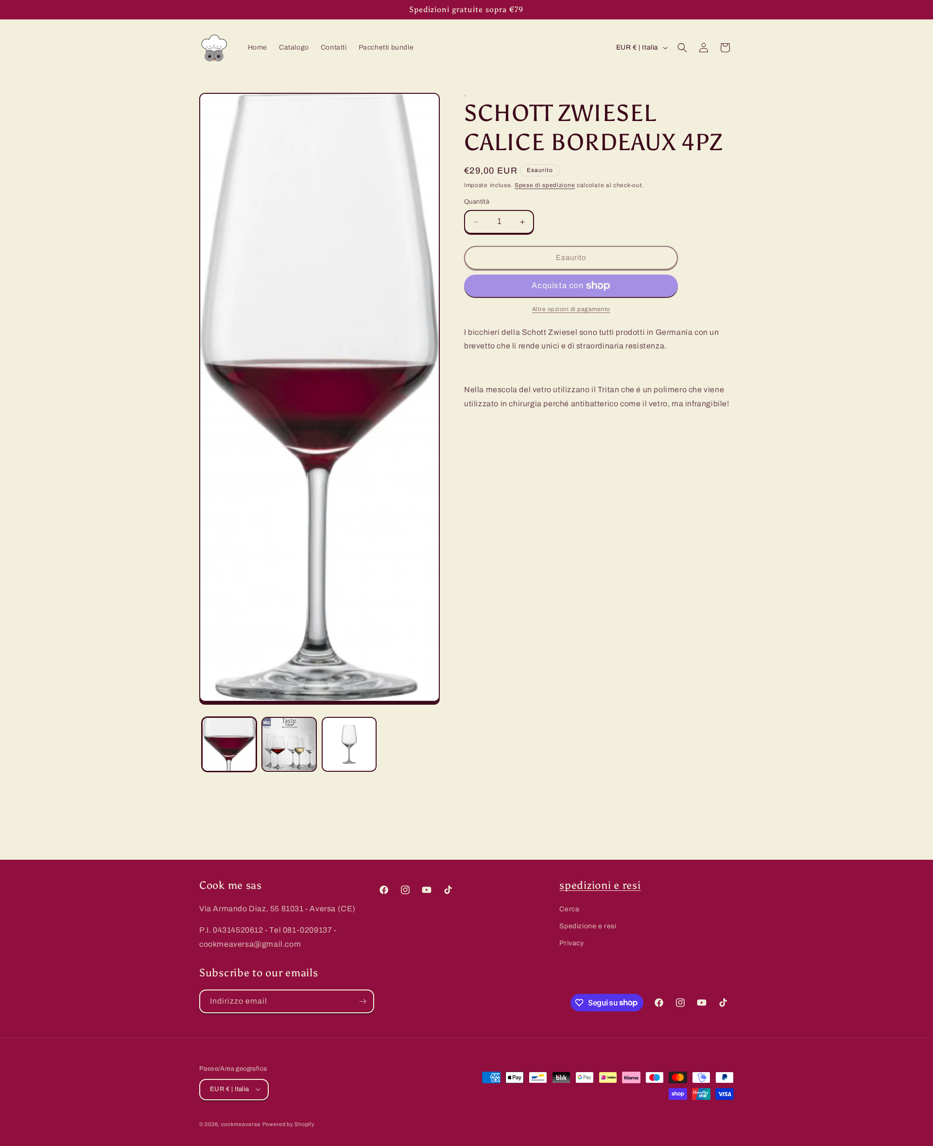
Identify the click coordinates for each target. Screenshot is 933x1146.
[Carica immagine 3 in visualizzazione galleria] (349, 744)
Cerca (569, 909)
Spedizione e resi (587, 926)
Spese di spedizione (545, 185)
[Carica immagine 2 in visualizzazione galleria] (288, 744)
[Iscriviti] (362, 1001)
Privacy (571, 943)
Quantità (476, 202)
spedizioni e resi (599, 885)
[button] (682, 47)
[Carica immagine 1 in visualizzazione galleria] (229, 744)
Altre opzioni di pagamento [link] (571, 309)
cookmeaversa (240, 1124)
